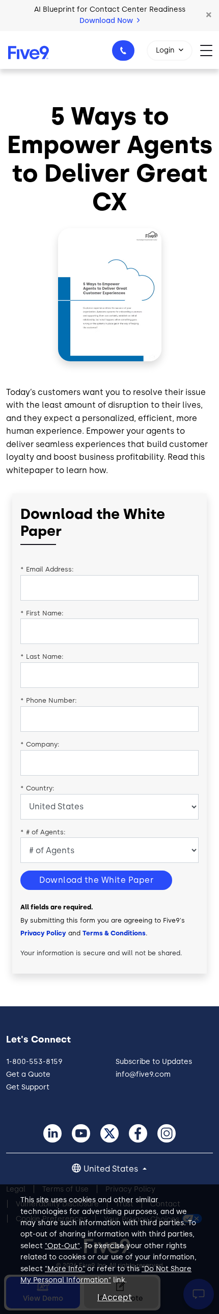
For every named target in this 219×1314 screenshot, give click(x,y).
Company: (40, 744)
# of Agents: (43, 832)
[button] (208, 15)
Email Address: (47, 569)
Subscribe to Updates (154, 1061)
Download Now (107, 20)
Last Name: (42, 656)
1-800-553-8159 (123, 50)
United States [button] (112, 1169)
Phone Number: (48, 700)
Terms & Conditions (114, 933)
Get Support (27, 1087)
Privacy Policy (43, 933)
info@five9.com (143, 1074)
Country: (37, 788)
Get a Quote (28, 1074)
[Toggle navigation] (209, 49)
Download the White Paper (96, 880)
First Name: (42, 613)
